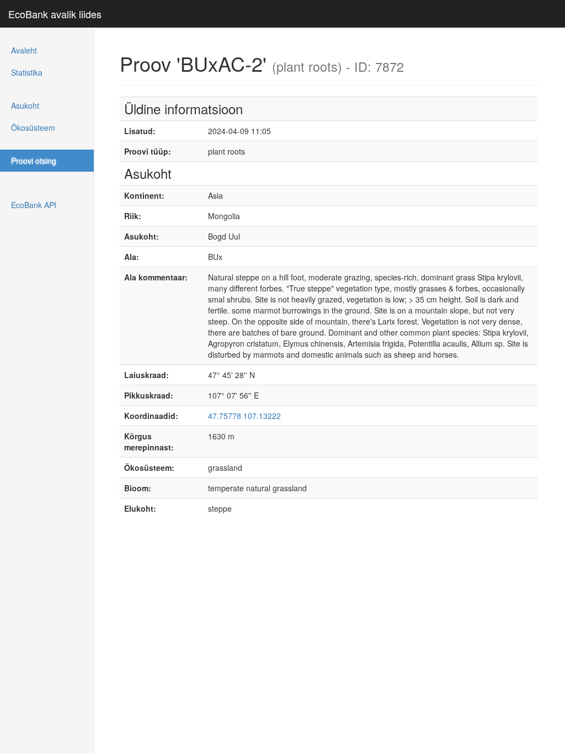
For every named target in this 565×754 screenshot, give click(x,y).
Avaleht (24, 50)
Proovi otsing (33, 160)
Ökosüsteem (33, 127)
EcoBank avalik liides (55, 14)
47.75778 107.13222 (244, 415)
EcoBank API (33, 204)
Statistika (26, 72)
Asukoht (25, 105)
